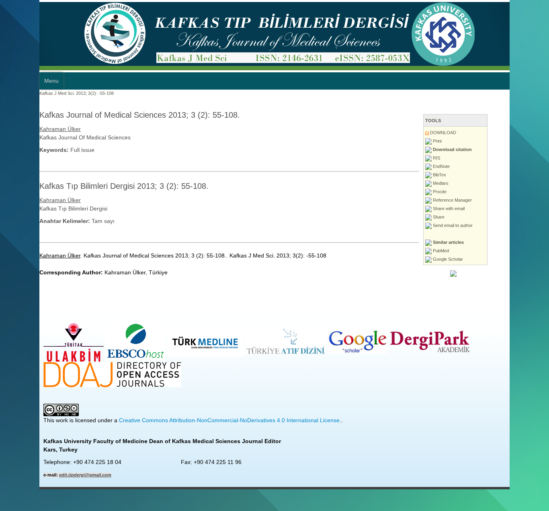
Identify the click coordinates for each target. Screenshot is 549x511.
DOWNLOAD (466, 132)
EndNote (465, 166)
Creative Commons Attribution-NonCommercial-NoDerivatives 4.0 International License (190, 420)
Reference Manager (476, 200)
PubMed (464, 250)
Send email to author (476, 225)
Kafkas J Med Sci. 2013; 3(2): (29, 93)
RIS (460, 157)
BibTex (463, 174)
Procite (463, 191)
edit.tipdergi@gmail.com (46, 474)
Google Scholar (471, 259)
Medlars (464, 183)
